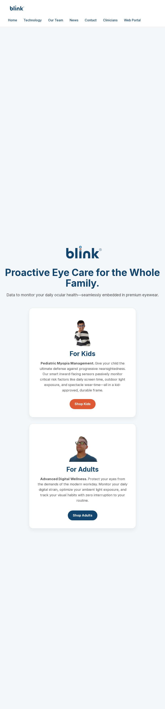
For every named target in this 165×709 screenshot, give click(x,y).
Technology (33, 20)
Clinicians (110, 20)
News (74, 20)
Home (12, 20)
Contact (91, 20)
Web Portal (132, 20)
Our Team (55, 20)
